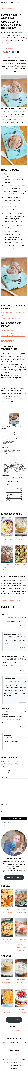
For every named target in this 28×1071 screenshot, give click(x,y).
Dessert (10, 8)
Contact (14, 1054)
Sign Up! (5, 1042)
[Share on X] (18, 52)
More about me (13, 878)
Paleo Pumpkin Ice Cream (10, 318)
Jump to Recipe (14, 57)
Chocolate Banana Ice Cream (11, 333)
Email (3, 811)
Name (4, 804)
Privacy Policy (14, 1030)
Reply (22, 626)
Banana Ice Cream (7, 330)
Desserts (7, 341)
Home (3, 8)
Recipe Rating (6, 770)
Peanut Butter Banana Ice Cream (13, 336)
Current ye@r (6, 822)
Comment (5, 777)
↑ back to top (14, 1020)
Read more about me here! (11, 600)
